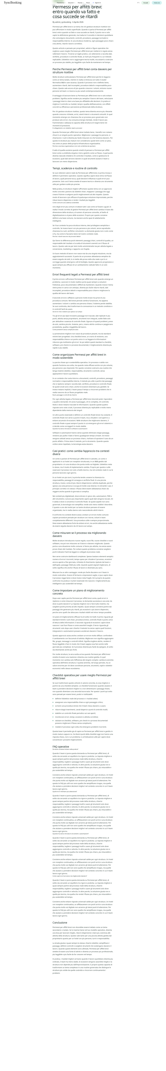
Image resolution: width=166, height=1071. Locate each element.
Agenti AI (98, 3)
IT (138, 3)
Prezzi (88, 3)
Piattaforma (60, 3)
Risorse (80, 3)
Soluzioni (71, 3)
